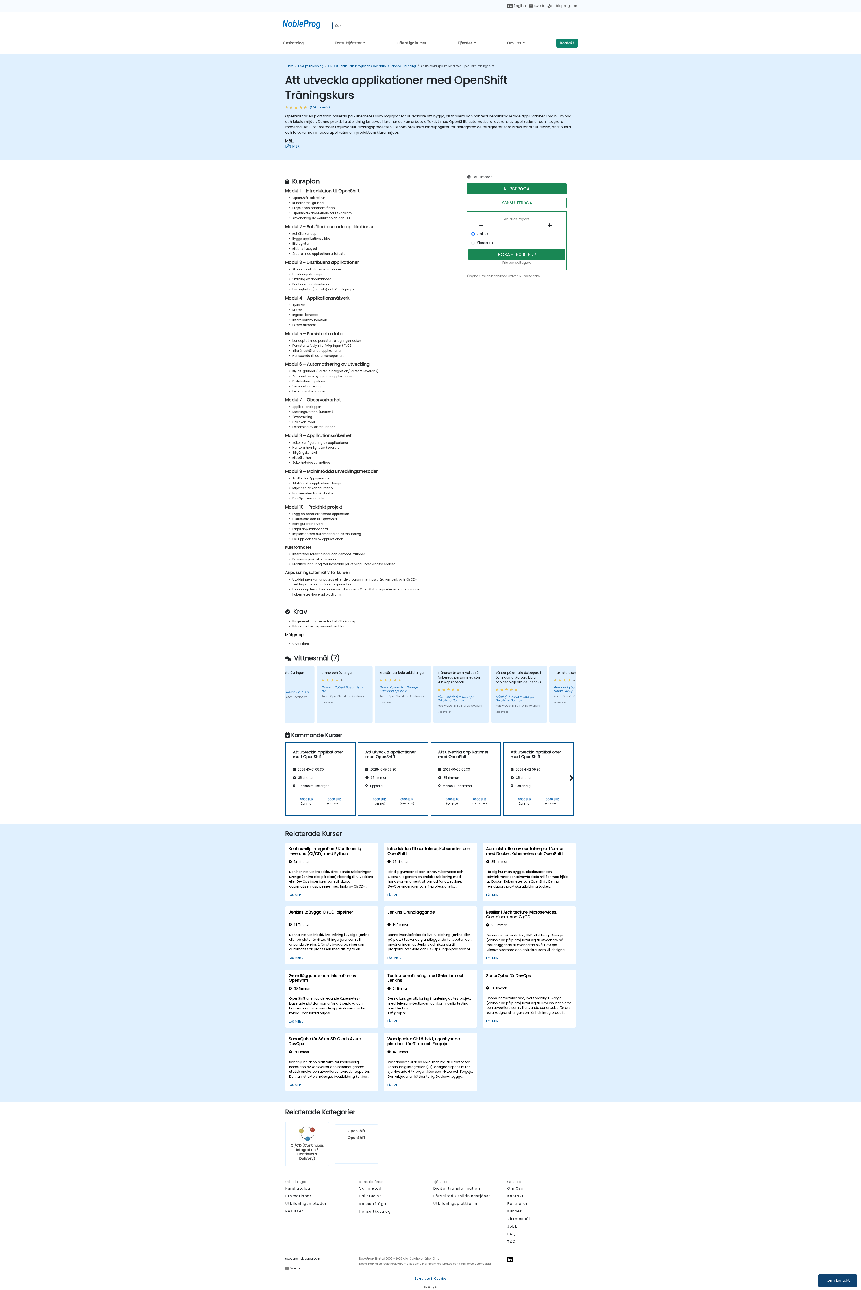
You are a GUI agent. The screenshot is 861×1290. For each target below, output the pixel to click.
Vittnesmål (518, 1218)
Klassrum (485, 242)
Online (482, 233)
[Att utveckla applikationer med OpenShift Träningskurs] (306, 23)
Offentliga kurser (411, 43)
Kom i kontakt (837, 1280)
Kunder (514, 1211)
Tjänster (465, 43)
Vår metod (370, 1188)
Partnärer (517, 1203)
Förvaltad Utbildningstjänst (461, 1196)
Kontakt (567, 43)
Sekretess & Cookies (430, 1278)
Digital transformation (456, 1188)
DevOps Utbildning (310, 66)
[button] (570, 778)
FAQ (511, 1234)
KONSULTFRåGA (517, 203)
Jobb (512, 1226)
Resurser (294, 1211)
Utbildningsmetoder (306, 1203)
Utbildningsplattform (455, 1203)
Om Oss (514, 43)
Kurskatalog (293, 43)
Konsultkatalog (375, 1211)
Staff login (431, 1287)
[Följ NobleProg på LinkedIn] (510, 1259)
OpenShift (356, 1134)
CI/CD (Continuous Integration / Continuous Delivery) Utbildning (372, 66)
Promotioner (298, 1196)
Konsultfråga (372, 1204)
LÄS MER (292, 146)
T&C (511, 1241)
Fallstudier (370, 1196)
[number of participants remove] (482, 225)
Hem (290, 66)
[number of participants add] (551, 225)
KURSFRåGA (517, 189)
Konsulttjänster (349, 43)
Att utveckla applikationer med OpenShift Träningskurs (457, 66)
